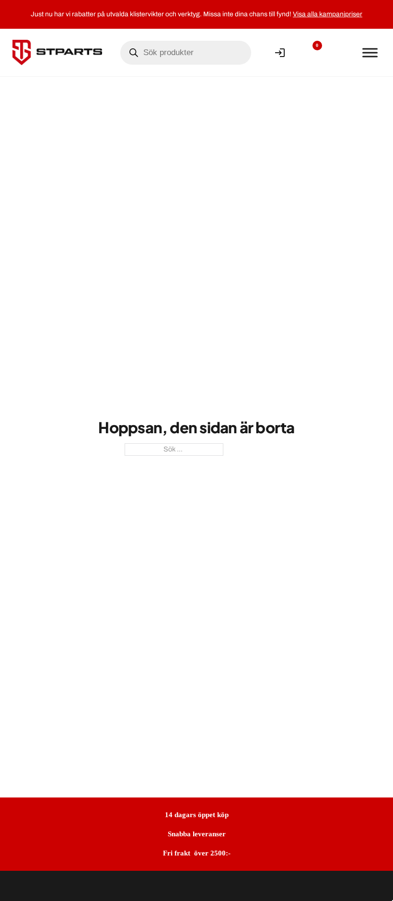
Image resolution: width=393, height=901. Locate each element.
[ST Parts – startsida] (57, 52)
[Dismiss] (385, 8)
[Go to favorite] (310, 52)
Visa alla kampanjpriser (327, 14)
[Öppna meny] (370, 52)
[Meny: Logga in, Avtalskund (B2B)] (279, 52)
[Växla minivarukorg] (339, 52)
